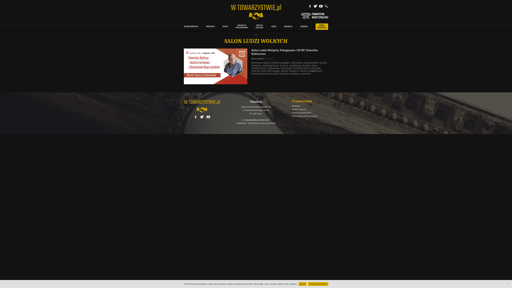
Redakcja (288, 27)
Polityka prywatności (318, 284)
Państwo (210, 27)
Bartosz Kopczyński (257, 59)
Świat (225, 27)
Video (273, 27)
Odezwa (304, 27)
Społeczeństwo (191, 27)
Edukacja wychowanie (242, 27)
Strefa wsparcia (321, 27)
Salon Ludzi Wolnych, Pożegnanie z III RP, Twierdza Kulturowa (284, 52)
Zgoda (302, 284)
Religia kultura (259, 27)
